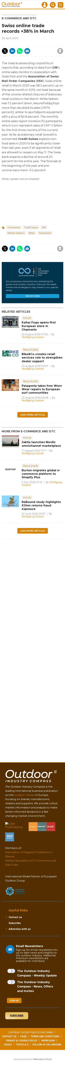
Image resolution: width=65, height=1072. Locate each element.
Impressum (48, 1040)
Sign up (14, 1000)
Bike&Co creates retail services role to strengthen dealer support (42, 357)
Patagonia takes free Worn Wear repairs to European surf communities (42, 389)
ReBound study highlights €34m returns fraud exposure (41, 505)
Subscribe (15, 923)
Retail (31, 233)
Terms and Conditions (45, 1036)
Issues (8, 1044)
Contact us (15, 917)
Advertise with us (20, 929)
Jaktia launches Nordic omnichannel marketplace (41, 443)
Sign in (21, 43)
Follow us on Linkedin (46, 1044)
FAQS (23, 1036)
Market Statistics (16, 233)
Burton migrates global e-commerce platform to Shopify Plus (41, 474)
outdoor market (24, 795)
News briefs (30, 349)
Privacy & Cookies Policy (21, 1040)
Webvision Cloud (42, 1059)
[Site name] (31, 783)
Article (27, 318)
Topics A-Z (22, 1044)
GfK (44, 227)
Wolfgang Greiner (33, 337)
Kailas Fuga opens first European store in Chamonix (39, 326)
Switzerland (45, 233)
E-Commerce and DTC (19, 18)
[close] (39, 48)
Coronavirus (14, 227)
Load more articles (32, 414)
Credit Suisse (31, 227)
